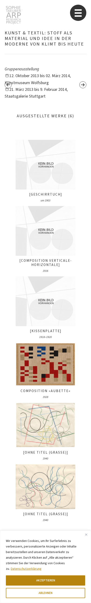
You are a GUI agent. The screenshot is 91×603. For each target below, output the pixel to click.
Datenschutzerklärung (26, 569)
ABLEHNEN (45, 593)
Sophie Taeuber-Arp (13, 15)
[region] (45, 567)
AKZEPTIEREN (45, 580)
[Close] (86, 534)
